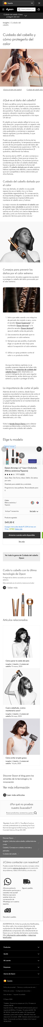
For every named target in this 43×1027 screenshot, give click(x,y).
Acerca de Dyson (9, 974)
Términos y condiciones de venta (26, 987)
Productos (7, 947)
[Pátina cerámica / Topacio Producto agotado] (32, 502)
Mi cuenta (7, 961)
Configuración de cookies (23, 991)
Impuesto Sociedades (19, 994)
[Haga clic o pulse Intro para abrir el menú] (3, 9)
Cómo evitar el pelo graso (16, 758)
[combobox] (18, 3)
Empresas (7, 967)
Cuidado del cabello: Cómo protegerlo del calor (13, 16)
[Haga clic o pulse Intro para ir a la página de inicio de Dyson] (9, 10)
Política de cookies (9, 991)
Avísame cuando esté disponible (22, 535)
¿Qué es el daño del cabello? (12, 90)
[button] (22, 456)
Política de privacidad (9, 987)
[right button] (39, 449)
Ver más (22, 541)
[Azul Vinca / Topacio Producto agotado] (37, 502)
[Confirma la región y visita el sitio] (39, 3)
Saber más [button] (18, 529)
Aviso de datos (8, 994)
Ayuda (6, 954)
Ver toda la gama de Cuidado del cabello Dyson (21, 556)
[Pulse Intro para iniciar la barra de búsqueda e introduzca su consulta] (26, 9)
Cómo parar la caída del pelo (17, 661)
